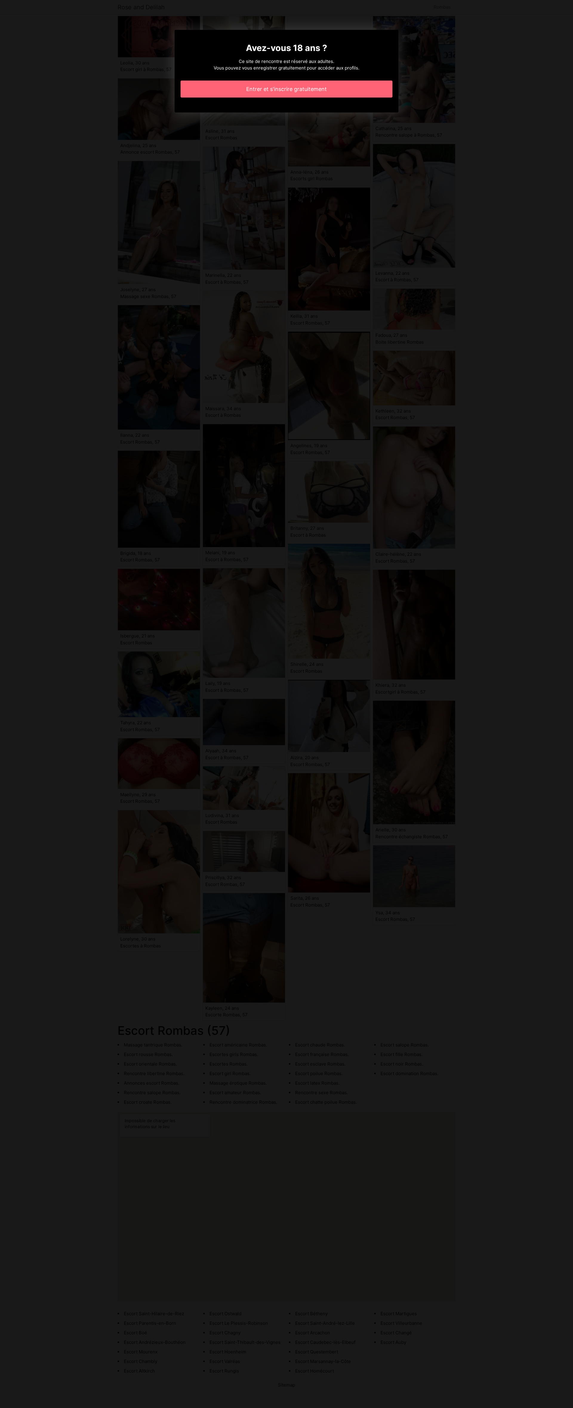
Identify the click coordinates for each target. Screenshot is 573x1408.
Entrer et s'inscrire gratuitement (286, 89)
